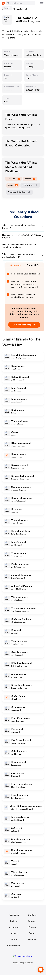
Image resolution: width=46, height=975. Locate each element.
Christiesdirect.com (21, 619)
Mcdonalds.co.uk (20, 817)
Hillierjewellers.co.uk (22, 663)
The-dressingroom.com (23, 608)
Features (32, 939)
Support (32, 921)
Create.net (17, 509)
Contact (32, 915)
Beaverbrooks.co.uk (21, 685)
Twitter (14, 921)
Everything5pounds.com (23, 355)
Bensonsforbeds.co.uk (22, 476)
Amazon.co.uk (18, 674)
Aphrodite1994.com (21, 586)
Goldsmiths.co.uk (20, 377)
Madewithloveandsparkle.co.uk (26, 806)
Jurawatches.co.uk (21, 575)
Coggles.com (18, 366)
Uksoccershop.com (21, 487)
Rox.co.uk (16, 630)
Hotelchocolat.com (21, 531)
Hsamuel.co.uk (18, 762)
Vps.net (15, 861)
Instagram (14, 927)
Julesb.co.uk (17, 773)
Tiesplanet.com (19, 641)
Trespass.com (18, 553)
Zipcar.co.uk (17, 883)
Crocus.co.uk (18, 707)
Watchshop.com (19, 872)
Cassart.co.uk (18, 454)
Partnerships (13, 945)
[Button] (8, 3)
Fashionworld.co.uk (21, 740)
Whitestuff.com (19, 421)
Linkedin (14, 933)
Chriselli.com (18, 696)
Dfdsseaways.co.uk (21, 443)
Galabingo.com (19, 751)
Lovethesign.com (20, 795)
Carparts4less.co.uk (21, 498)
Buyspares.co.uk (19, 465)
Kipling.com (17, 410)
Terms (32, 933)
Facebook (14, 915)
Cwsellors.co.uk (19, 652)
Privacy (32, 927)
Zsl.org (15, 432)
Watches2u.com (19, 597)
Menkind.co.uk (18, 542)
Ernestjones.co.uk (20, 718)
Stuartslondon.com (21, 839)
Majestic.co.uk (19, 399)
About (14, 939)
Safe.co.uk (16, 828)
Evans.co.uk (17, 729)
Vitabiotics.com (19, 520)
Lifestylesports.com (21, 784)
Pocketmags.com (20, 564)
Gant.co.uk (17, 894)
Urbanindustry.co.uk (21, 850)
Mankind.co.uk (18, 388)
